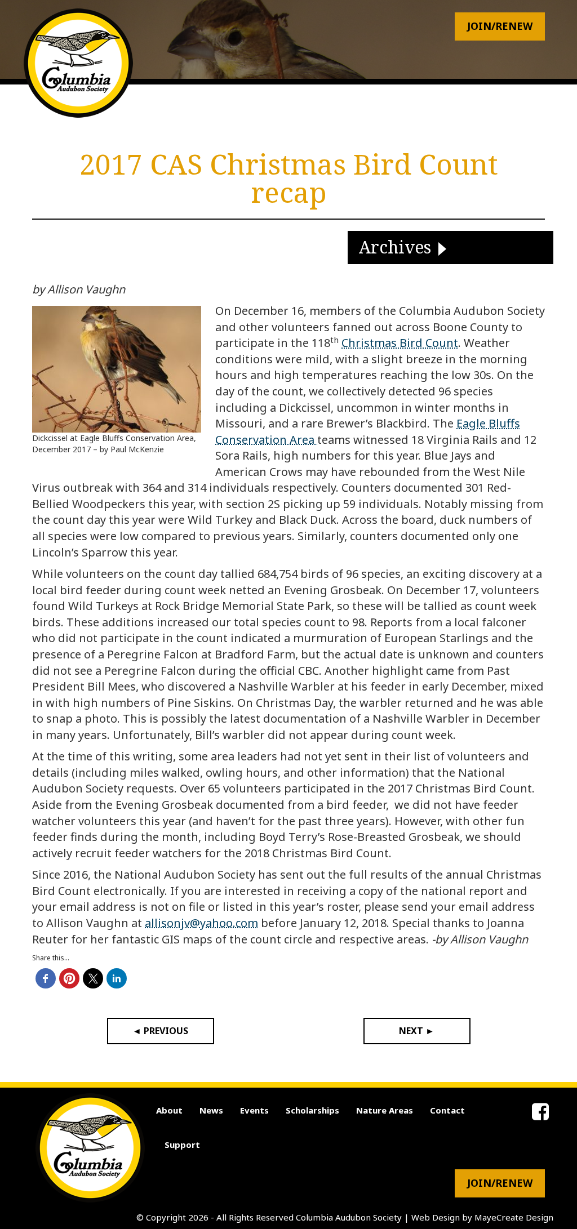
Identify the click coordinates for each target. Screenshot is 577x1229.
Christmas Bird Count (399, 342)
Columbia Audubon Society (349, 1217)
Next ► (416, 1031)
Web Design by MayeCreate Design (482, 1217)
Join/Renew (499, 26)
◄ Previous (160, 1031)
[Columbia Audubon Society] (78, 63)
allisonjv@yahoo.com (201, 922)
